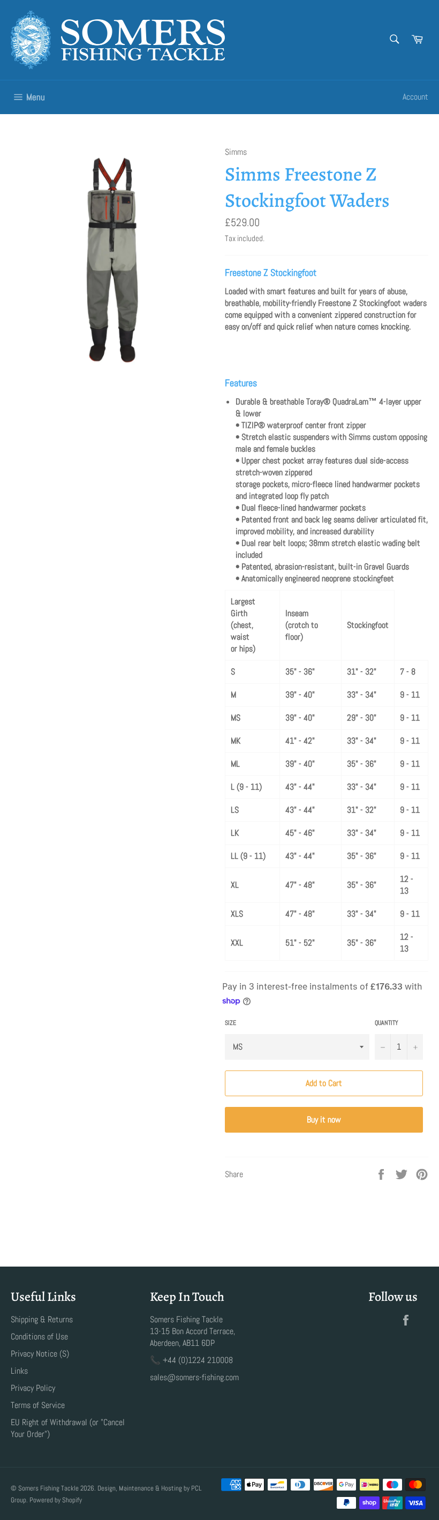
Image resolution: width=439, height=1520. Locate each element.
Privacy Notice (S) (40, 1353)
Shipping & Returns (42, 1319)
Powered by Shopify (55, 1499)
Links (19, 1370)
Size (230, 1023)
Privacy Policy (33, 1388)
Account (415, 96)
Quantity (386, 1023)
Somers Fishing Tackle (48, 1488)
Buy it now (324, 1119)
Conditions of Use (39, 1336)
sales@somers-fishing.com (194, 1377)
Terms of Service (38, 1405)
